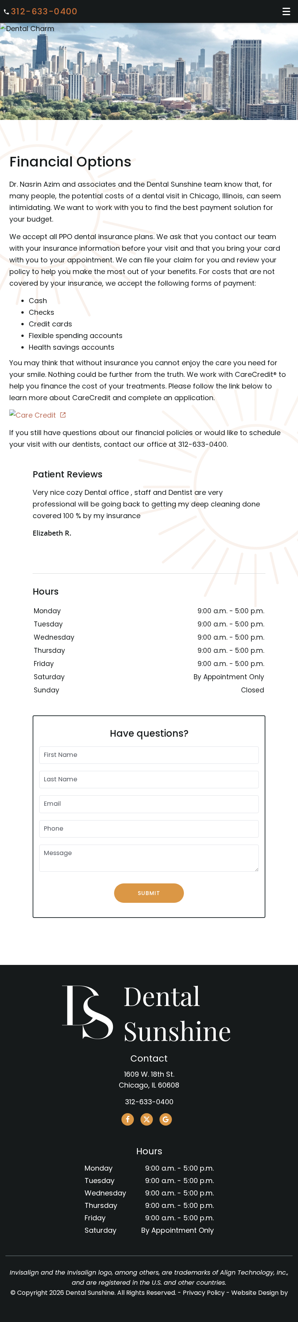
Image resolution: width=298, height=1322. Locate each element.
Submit (149, 893)
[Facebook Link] (127, 1119)
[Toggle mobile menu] (286, 11)
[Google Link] (165, 1119)
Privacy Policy (204, 1292)
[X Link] (146, 1119)
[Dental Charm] (149, 29)
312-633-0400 (44, 11)
